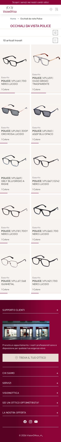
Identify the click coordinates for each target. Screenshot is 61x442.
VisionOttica (33, 435)
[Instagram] (30, 422)
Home (13, 18)
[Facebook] (25, 422)
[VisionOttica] (9, 9)
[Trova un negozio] (51, 9)
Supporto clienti (14, 310)
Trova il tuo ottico (32, 357)
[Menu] (56, 9)
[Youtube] (36, 422)
